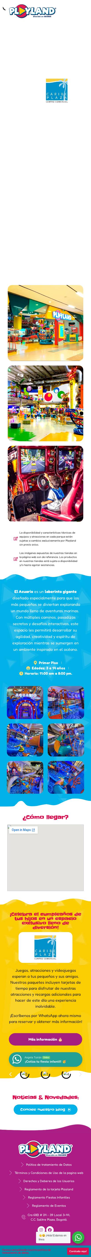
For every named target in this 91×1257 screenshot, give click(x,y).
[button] (77, 12)
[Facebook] (50, 1230)
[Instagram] (41, 1230)
